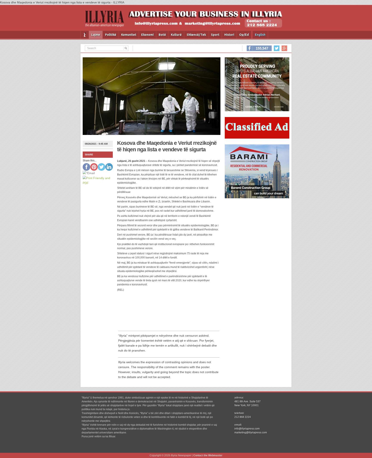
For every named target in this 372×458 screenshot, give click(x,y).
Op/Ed (244, 34)
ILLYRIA (106, 20)
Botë (162, 34)
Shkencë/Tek (196, 34)
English (260, 34)
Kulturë (176, 34)
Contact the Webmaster (207, 455)
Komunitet (128, 34)
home (85, 35)
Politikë (110, 34)
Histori (229, 34)
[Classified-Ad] (257, 137)
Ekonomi (147, 34)
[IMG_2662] (257, 110)
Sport (215, 34)
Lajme (95, 34)
